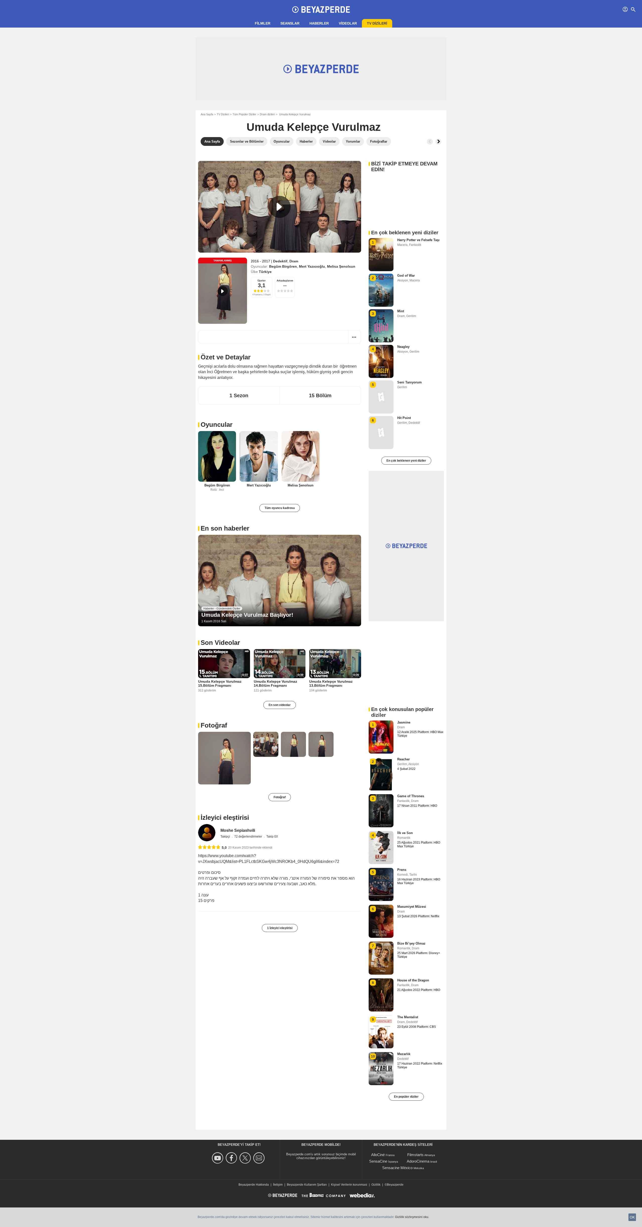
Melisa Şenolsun (341, 266)
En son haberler (225, 528)
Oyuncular (216, 424)
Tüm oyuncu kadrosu (280, 508)
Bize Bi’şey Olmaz (411, 943)
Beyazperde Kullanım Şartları (307, 1184)
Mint (400, 311)
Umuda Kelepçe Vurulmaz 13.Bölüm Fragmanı (331, 683)
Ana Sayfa (207, 114)
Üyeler (262, 280)
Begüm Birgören (283, 266)
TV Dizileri (223, 114)
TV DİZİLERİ (377, 23)
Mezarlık (403, 1054)
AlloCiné (378, 1155)
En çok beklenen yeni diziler (406, 460)
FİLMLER (262, 23)
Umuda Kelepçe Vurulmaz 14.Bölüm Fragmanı (275, 683)
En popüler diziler (406, 1096)
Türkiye (265, 272)
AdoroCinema (418, 1161)
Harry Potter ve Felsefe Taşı (418, 240)
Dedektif (280, 261)
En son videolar (280, 705)
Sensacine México (397, 1168)
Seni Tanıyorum (409, 382)
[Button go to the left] (430, 142)
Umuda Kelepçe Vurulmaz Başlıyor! (247, 615)
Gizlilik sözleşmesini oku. (412, 1217)
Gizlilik (375, 1184)
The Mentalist (407, 1017)
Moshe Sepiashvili (237, 830)
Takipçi (225, 836)
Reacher (403, 759)
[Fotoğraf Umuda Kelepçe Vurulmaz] (224, 758)
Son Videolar (220, 642)
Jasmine (403, 722)
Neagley (403, 347)
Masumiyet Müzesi (411, 906)
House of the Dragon (413, 980)
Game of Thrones (410, 796)
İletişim (278, 1184)
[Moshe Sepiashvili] (206, 832)
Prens (401, 870)
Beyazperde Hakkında (253, 1184)
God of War (406, 275)
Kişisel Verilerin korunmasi (349, 1184)
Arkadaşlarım (285, 280)
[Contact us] (259, 1158)
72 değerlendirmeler (248, 836)
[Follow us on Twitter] (245, 1158)
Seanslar (289, 23)
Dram (293, 261)
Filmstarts (415, 1155)
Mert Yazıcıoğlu (312, 266)
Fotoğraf (214, 725)
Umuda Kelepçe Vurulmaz (314, 127)
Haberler (319, 23)
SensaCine (378, 1161)
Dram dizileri (267, 114)
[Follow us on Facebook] (232, 1158)
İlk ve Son (405, 833)
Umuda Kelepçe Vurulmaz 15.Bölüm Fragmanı (220, 683)
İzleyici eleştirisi (225, 817)
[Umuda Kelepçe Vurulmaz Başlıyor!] (279, 580)
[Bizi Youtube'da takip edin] (218, 1158)
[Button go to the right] (438, 142)
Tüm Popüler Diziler (244, 114)
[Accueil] (321, 9)
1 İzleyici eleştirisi (279, 928)
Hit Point (404, 418)
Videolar (348, 23)
